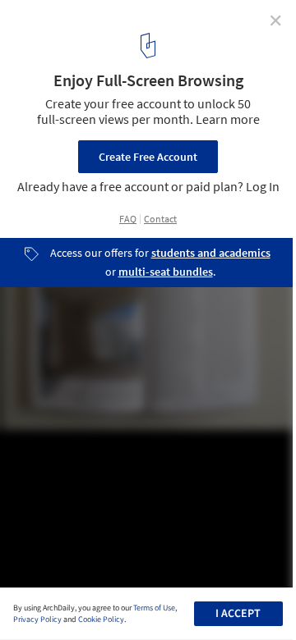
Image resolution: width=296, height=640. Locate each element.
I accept (238, 614)
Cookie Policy (101, 619)
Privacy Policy (37, 619)
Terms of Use (154, 608)
